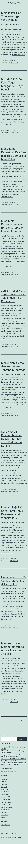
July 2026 (4, 781)
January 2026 (5, 797)
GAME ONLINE (14, 62)
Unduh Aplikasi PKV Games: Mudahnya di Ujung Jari (13, 580)
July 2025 (4, 812)
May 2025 (4, 817)
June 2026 (4, 784)
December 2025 (6, 799)
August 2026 (5, 779)
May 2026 (4, 787)
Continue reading (18, 55)
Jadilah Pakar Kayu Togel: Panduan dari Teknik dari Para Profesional (13, 763)
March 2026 (5, 792)
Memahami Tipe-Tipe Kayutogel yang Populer (12, 16)
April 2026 (4, 789)
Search (3, 736)
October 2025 (5, 804)
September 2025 (6, 807)
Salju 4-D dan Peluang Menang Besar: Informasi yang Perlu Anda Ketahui (11, 438)
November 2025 (6, 802)
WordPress (17, 837)
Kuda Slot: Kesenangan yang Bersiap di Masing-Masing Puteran (13, 759)
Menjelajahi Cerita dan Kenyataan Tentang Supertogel (13, 366)
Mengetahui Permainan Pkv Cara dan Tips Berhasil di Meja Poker (12, 755)
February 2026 (5, 794)
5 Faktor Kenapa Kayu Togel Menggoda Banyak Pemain (13, 751)
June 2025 (4, 815)
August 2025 (5, 809)
